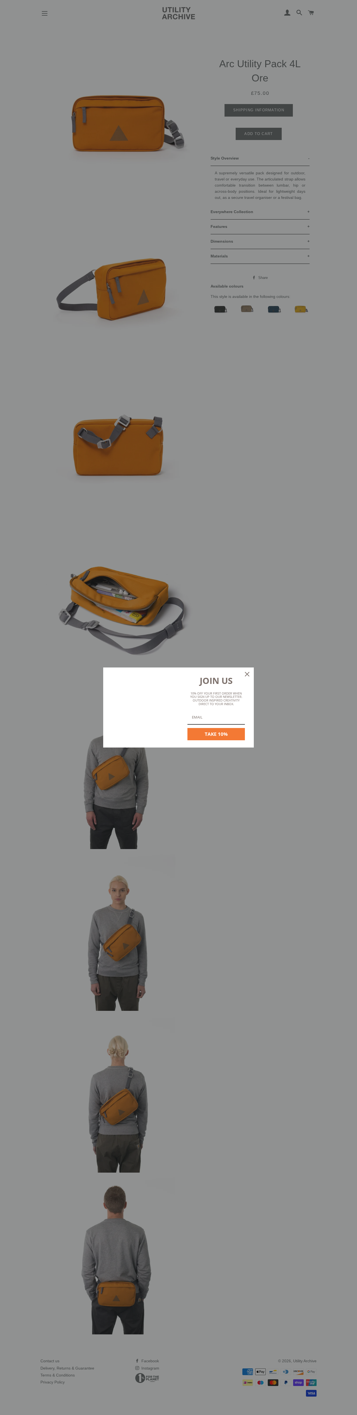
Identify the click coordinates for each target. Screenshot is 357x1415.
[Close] (247, 674)
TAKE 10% (216, 734)
